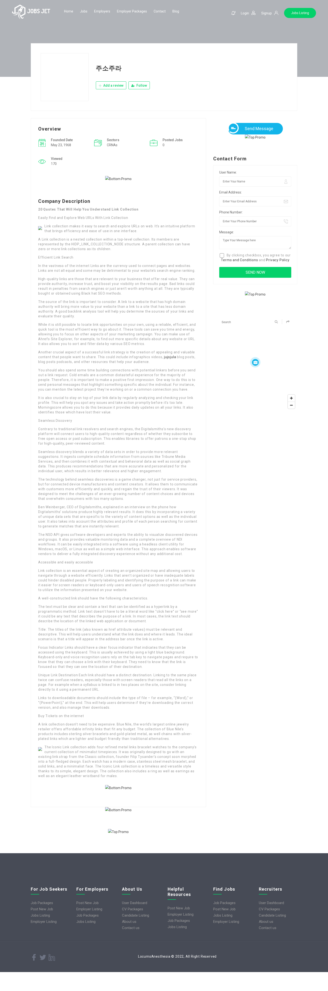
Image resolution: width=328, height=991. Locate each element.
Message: (226, 232)
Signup (266, 13)
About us (129, 921)
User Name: (228, 172)
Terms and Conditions (239, 260)
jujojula (170, 357)
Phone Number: (231, 212)
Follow (141, 85)
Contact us (131, 928)
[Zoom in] (291, 398)
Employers (102, 11)
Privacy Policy (277, 260)
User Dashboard (134, 903)
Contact (160, 11)
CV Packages (132, 909)
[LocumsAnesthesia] (31, 11)
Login (245, 13)
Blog (175, 11)
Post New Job (42, 909)
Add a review (113, 85)
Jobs (83, 11)
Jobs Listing (300, 13)
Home (68, 11)
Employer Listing (44, 921)
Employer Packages (132, 11)
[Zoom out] (291, 405)
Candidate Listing (135, 915)
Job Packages (42, 903)
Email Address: (230, 192)
